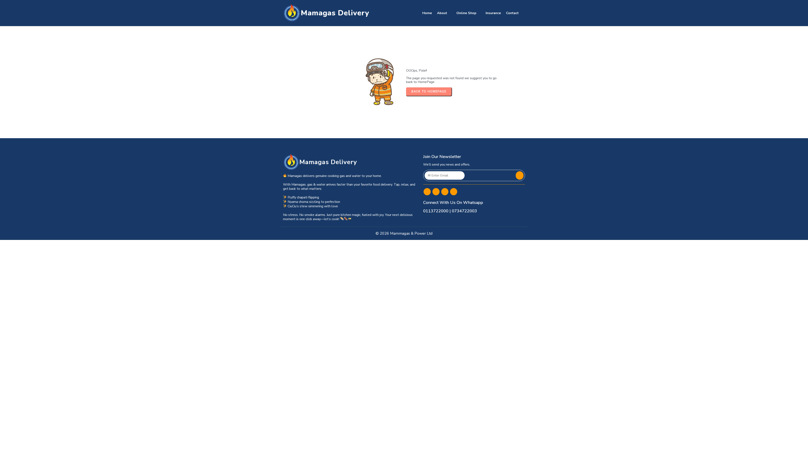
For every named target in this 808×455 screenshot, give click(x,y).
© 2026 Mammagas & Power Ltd (404, 233)
